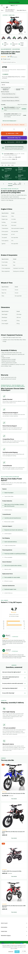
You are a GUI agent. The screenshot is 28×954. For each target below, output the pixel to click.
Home (2, 10)
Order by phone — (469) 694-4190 (15, 142)
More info (10, 951)
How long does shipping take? (10, 688)
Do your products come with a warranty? (12, 683)
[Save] (25, 133)
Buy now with (14, 137)
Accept (17, 951)
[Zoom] (25, 32)
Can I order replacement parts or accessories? (10, 677)
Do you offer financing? (8, 693)
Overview (10, 183)
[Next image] (24, 23)
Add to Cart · (13, 133)
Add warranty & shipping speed (9, 120)
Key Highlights (15, 184)
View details (14, 798)
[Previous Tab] (3, 183)
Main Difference (20, 184)
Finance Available (14, 2)
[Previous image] (3, 23)
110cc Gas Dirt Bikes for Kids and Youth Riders (10, 10)
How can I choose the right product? (11, 672)
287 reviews (14, 56)
